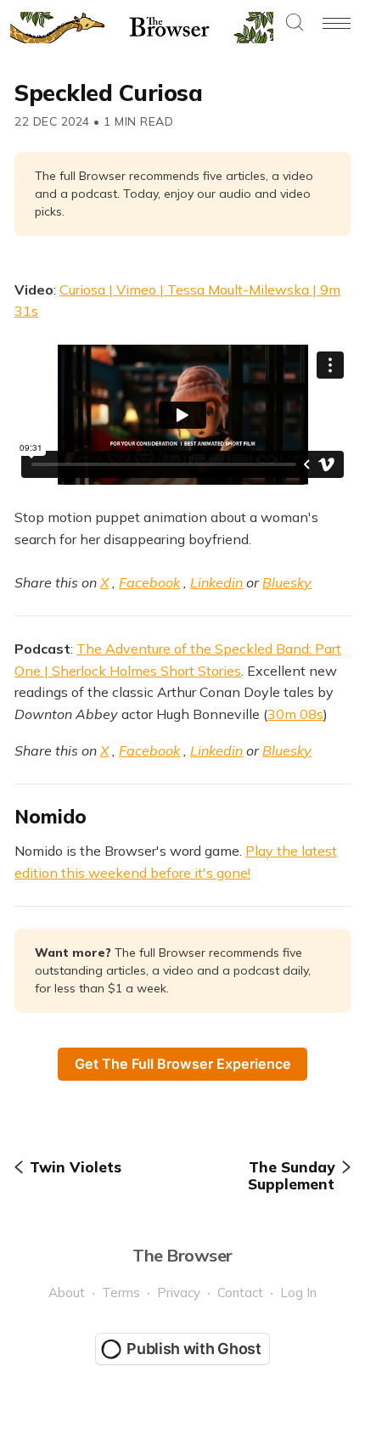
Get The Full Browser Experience (183, 1063)
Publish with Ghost (193, 1348)
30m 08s (295, 713)
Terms (121, 1292)
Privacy (178, 1292)
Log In (298, 1292)
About (66, 1292)
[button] (295, 23)
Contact (240, 1292)
